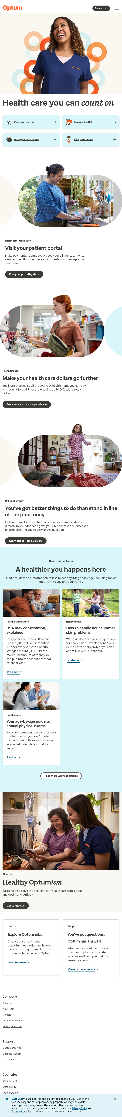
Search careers (17, 962)
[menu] (117, 8)
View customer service (81, 969)
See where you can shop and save (27, 404)
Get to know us (16, 905)
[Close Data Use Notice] (115, 1099)
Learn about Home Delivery (25, 540)
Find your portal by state (24, 274)
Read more (13, 672)
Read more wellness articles (61, 775)
